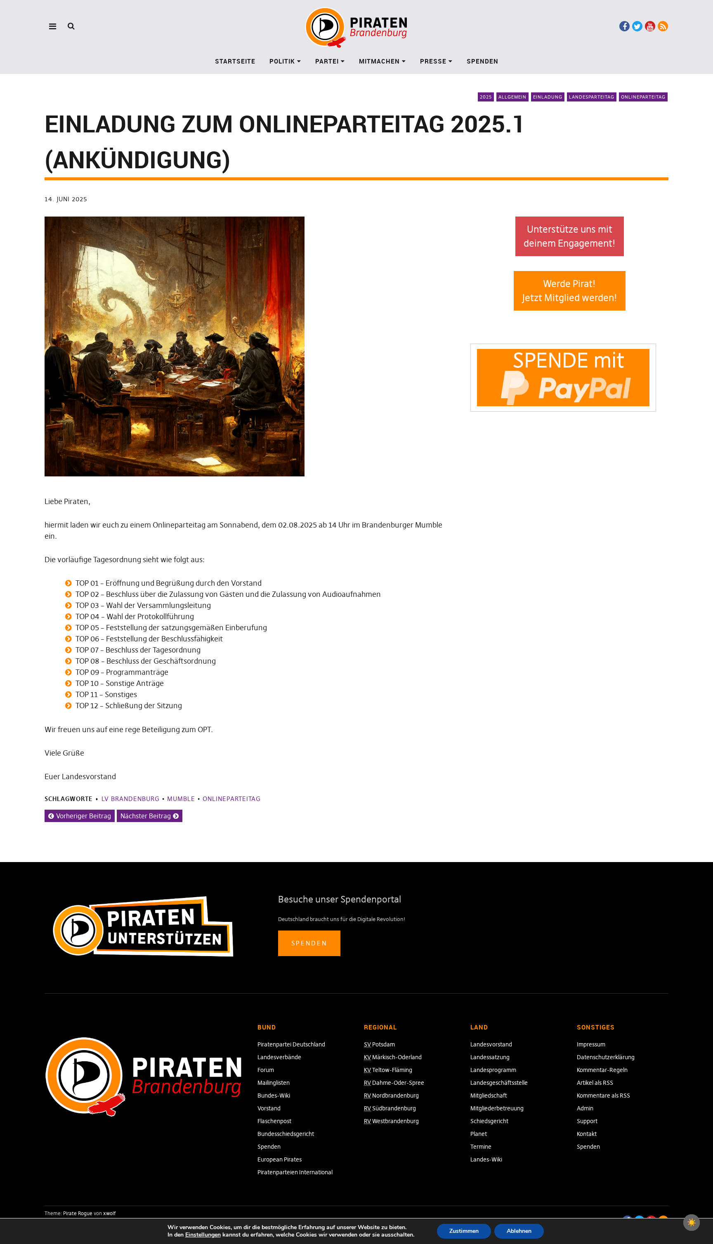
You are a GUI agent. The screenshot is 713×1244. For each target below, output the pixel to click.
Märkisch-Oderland (393, 1057)
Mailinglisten (273, 1082)
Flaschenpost (274, 1121)
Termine (480, 1146)
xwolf (109, 1213)
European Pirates (279, 1159)
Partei (327, 61)
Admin (585, 1108)
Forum (265, 1070)
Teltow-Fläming (388, 1070)
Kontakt (587, 1134)
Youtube (650, 26)
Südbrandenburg (390, 1108)
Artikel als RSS (595, 1082)
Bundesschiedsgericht (285, 1134)
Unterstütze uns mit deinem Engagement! (570, 237)
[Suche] (71, 26)
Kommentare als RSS (603, 1095)
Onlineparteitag (643, 97)
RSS (663, 26)
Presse (433, 61)
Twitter (637, 26)
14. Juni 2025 (66, 199)
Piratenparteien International (295, 1172)
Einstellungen (203, 1235)
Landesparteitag (591, 97)
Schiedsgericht (489, 1121)
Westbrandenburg (391, 1121)
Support (587, 1121)
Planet (478, 1134)
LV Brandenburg (131, 799)
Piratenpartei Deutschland (291, 1044)
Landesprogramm (493, 1070)
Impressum (591, 1044)
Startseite (235, 61)
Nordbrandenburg (391, 1095)
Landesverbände (279, 1057)
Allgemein (512, 97)
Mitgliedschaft (488, 1095)
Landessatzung (490, 1057)
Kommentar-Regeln (602, 1070)
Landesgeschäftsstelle (499, 1082)
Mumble (181, 799)
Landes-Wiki (486, 1159)
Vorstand (269, 1108)
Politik (282, 61)
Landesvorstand (491, 1044)
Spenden (482, 61)
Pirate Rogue (77, 1213)
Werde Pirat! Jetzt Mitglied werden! (569, 291)
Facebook (624, 26)
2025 (486, 97)
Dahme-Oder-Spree (394, 1082)
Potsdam (379, 1044)
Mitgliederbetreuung (497, 1108)
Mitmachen (379, 61)
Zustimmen (464, 1231)
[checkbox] (691, 1222)
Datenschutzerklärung (606, 1057)
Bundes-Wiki (273, 1095)
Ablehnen (519, 1231)
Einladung (547, 97)
